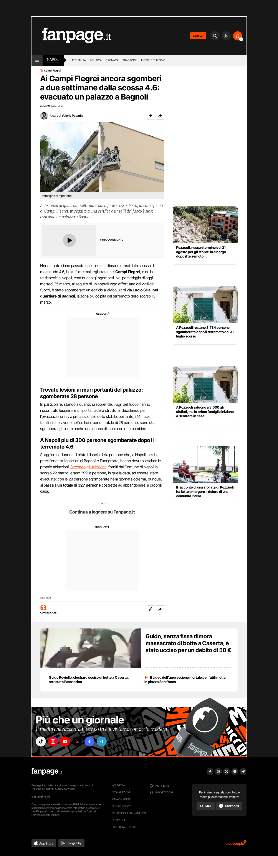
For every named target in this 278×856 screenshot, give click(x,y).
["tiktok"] (41, 741)
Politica (96, 60)
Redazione (119, 820)
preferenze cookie (124, 827)
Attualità (79, 60)
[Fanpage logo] (71, 36)
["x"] (77, 741)
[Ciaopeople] (236, 844)
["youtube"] (65, 741)
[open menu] (37, 60)
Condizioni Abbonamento (129, 813)
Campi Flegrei (52, 70)
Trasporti (129, 60)
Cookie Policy (121, 806)
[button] (160, 116)
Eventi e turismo (153, 60)
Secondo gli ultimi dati (88, 467)
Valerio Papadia (72, 115)
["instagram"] (53, 741)
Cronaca (112, 60)
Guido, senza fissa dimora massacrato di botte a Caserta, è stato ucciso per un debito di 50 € (188, 643)
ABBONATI (198, 36)
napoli (53, 59)
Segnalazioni (121, 792)
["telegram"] (102, 741)
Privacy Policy (121, 799)
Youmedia (118, 785)
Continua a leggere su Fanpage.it (102, 512)
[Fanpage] (46, 771)
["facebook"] (89, 741)
